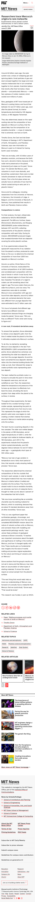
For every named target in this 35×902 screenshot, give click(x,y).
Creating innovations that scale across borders (23, 758)
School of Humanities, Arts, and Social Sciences (18, 806)
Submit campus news (9, 850)
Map (6, 894)
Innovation (4, 872)
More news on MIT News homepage (15, 767)
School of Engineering (12, 803)
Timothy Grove (9, 623)
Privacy (3, 896)
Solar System (23, 647)
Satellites (14, 647)
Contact (28, 894)
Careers (22, 894)
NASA (4, 644)
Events (11, 894)
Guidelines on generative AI (12, 860)
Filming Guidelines (8, 832)
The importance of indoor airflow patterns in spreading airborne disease (23, 703)
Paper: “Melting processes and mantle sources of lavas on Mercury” (17, 618)
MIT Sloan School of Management (16, 810)
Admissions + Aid (23, 872)
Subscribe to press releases (12, 845)
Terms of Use (6, 829)
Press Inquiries (23, 829)
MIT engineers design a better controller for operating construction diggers (23, 725)
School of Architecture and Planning (17, 800)
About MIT (21, 877)
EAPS (25, 640)
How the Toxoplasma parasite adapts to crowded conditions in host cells (23, 748)
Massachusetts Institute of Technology (14, 889)
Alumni (3, 877)
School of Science (10, 631)
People (16, 894)
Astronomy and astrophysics (11, 640)
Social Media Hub (7, 898)
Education (4, 869)
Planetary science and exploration (19, 644)
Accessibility (11, 896)
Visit (2, 894)
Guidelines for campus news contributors (17, 855)
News (19, 874)
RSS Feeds (22, 832)
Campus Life (5, 874)
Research (5, 647)
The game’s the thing (22, 734)
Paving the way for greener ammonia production (22, 713)
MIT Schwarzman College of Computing (18, 816)
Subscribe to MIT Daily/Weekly (13, 840)
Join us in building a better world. (14, 883)
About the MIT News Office (6, 824)
